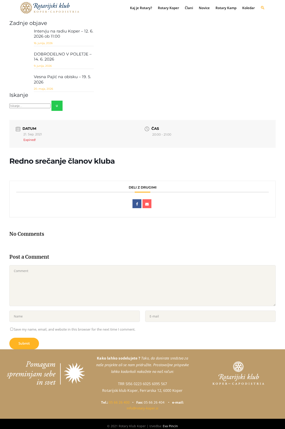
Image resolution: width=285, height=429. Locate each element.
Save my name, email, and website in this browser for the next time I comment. (74, 329)
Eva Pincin (170, 426)
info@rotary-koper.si (142, 408)
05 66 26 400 (119, 402)
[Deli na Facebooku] (136, 203)
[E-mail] (146, 203)
